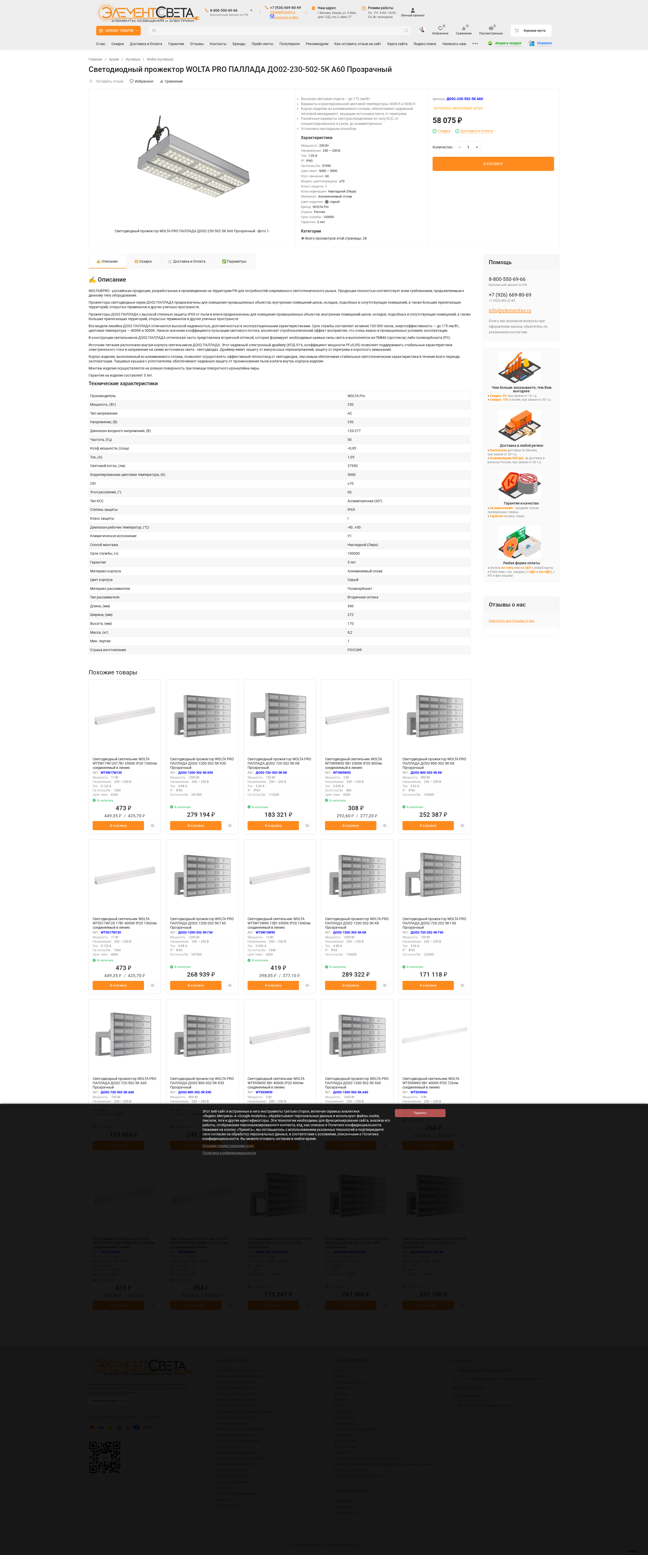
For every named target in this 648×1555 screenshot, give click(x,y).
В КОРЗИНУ (493, 164)
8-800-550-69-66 (223, 10)
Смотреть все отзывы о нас (512, 621)
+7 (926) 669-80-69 (285, 8)
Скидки (444, 131)
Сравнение (174, 81)
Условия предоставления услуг (228, 1146)
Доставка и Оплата (477, 131)
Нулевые (133, 59)
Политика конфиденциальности (229, 1153)
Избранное (144, 81)
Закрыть (640, 1552)
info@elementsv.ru (282, 12)
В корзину (118, 826)
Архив (114, 59)
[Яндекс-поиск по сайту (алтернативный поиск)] (422, 30)
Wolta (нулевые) (160, 59)
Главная (95, 59)
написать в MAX (286, 17)
